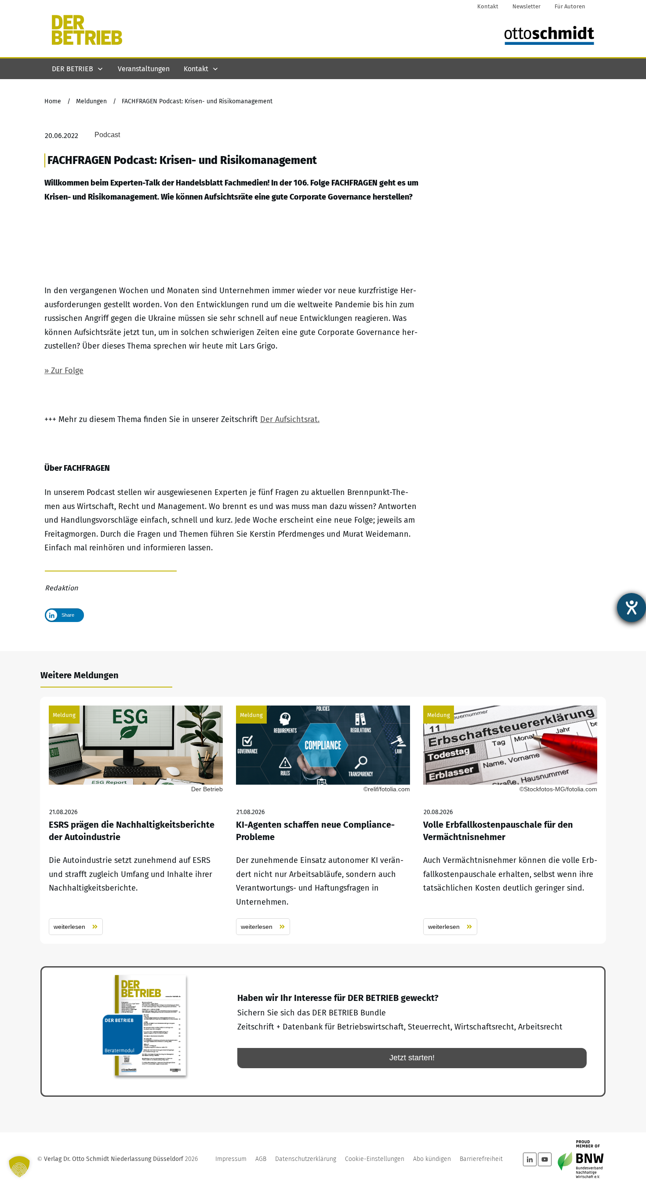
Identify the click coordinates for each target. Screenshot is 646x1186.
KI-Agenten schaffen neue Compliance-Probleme (323, 820)
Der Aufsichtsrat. (289, 419)
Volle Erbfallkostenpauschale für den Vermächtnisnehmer (510, 820)
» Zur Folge (63, 370)
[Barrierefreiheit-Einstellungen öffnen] (631, 607)
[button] (19, 1166)
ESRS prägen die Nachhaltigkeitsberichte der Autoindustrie (136, 820)
